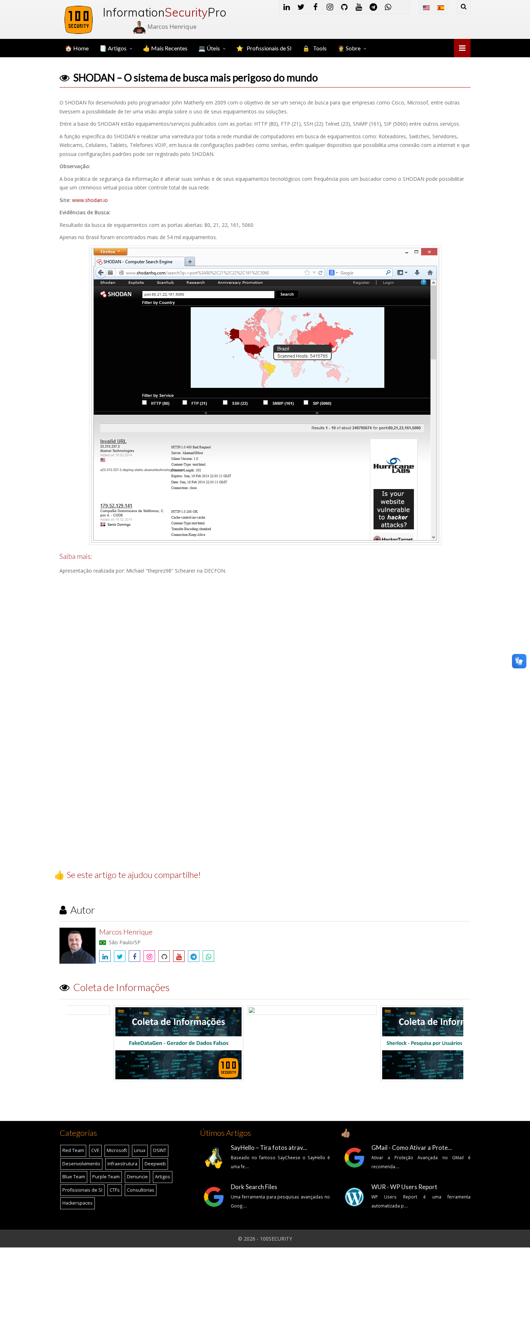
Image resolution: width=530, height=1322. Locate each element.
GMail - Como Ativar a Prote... (411, 1147)
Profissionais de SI (82, 1190)
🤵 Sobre (349, 48)
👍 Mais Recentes (165, 48)
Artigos (162, 1177)
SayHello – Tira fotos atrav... (269, 1147)
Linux (140, 1150)
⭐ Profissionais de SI (264, 48)
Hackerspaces (77, 1203)
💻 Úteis (209, 48)
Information (155, 12)
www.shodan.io (90, 200)
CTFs (115, 1190)
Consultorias (140, 1190)
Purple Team (106, 1177)
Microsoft (117, 1150)
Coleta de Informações (121, 987)
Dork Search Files (254, 1187)
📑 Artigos (113, 48)
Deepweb (155, 1164)
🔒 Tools (314, 48)
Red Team (73, 1150)
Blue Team (73, 1177)
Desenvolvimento (81, 1164)
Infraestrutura (122, 1164)
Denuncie (137, 1177)
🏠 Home (77, 48)
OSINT (159, 1150)
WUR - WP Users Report (404, 1187)
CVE (95, 1150)
